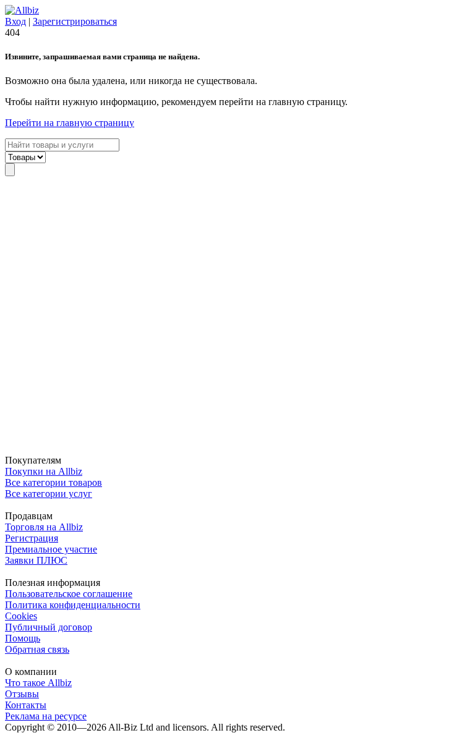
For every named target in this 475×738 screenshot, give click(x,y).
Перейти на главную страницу (69, 122)
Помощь (22, 638)
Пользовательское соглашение (68, 593)
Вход (15, 21)
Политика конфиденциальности (72, 605)
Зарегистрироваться (75, 21)
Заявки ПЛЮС (36, 560)
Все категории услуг (48, 493)
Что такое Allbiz (38, 682)
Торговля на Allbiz (44, 527)
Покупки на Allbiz (43, 471)
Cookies (21, 616)
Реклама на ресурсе (46, 716)
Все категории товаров (53, 482)
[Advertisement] (237, 315)
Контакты (25, 705)
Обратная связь (37, 649)
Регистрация (31, 538)
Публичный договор (48, 627)
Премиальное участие (51, 549)
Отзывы (22, 694)
